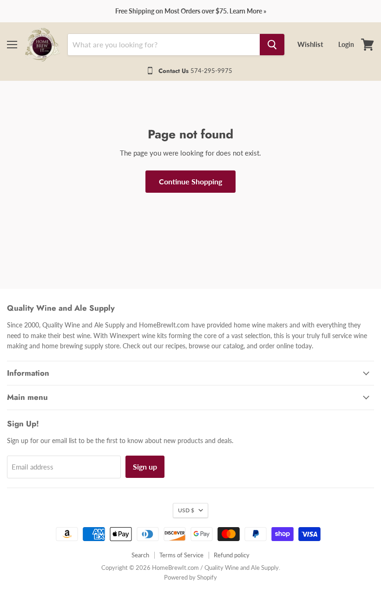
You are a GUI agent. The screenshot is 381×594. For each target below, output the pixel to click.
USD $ (186, 510)
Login (346, 44)
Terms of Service (181, 555)
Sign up (145, 466)
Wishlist (310, 44)
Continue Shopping (190, 181)
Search (140, 555)
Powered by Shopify (190, 577)
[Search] (272, 44)
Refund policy (232, 555)
